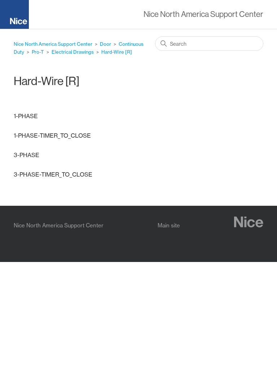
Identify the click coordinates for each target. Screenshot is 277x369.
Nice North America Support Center (53, 44)
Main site (169, 225)
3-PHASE (26, 155)
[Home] (17, 15)
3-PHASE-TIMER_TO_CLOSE (53, 174)
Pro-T (38, 52)
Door (105, 44)
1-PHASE (26, 116)
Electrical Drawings (73, 52)
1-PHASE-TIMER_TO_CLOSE (52, 135)
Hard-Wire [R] (116, 52)
